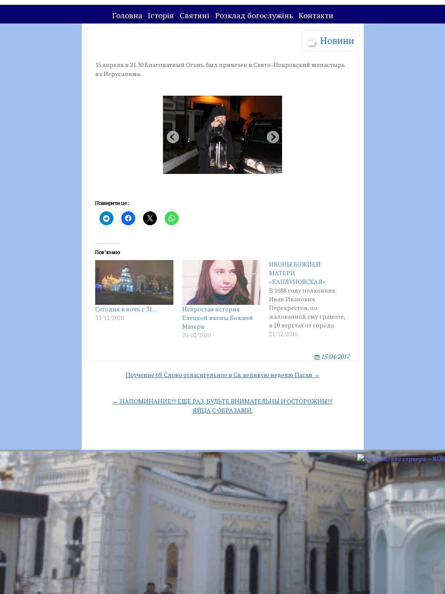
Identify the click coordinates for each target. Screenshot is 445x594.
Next (270, 134)
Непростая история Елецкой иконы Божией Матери (217, 317)
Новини (337, 40)
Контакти (316, 15)
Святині (194, 15)
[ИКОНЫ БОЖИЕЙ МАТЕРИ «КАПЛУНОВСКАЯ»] (312, 299)
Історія (161, 15)
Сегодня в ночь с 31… (126, 309)
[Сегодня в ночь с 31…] (134, 282)
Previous (170, 134)
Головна (127, 15)
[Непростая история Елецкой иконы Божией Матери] (221, 282)
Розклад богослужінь (254, 15)
